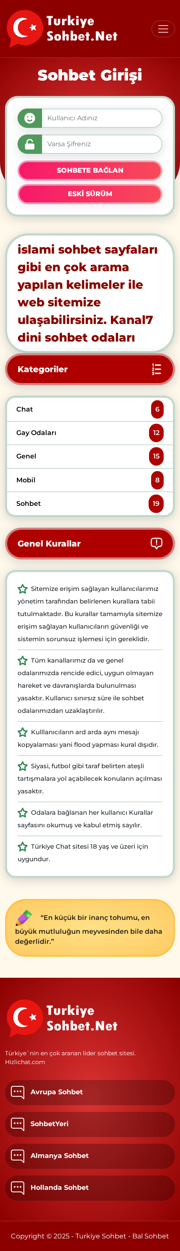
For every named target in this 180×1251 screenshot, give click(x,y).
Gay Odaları (87, 433)
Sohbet (87, 504)
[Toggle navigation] (163, 29)
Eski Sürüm (90, 194)
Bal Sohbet (150, 1236)
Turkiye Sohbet (100, 1236)
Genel (87, 456)
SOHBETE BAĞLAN (90, 170)
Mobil (87, 480)
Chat (87, 409)
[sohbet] (62, 28)
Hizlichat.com (25, 1062)
